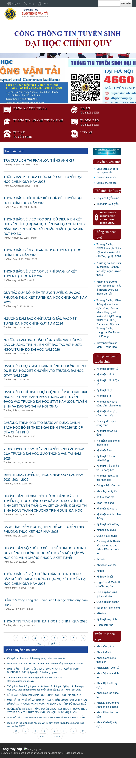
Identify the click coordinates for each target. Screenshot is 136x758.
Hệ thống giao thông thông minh (108, 442)
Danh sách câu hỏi (106, 177)
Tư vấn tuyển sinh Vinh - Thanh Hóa (107, 345)
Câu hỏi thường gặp (107, 182)
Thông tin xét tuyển (107, 204)
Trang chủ (16, 3)
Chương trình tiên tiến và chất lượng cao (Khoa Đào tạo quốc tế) (109, 547)
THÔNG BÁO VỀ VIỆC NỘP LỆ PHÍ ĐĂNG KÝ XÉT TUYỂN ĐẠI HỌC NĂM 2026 (40, 273)
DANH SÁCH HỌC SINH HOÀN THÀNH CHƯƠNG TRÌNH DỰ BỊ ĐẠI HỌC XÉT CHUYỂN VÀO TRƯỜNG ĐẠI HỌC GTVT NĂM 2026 (45, 370)
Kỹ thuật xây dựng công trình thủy (107, 413)
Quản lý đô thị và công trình (106, 423)
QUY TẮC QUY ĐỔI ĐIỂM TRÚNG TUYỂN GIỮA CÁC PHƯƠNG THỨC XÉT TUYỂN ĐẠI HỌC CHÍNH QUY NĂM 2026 (45, 297)
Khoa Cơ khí (104, 652)
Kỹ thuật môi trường (108, 524)
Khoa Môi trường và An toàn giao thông (108, 704)
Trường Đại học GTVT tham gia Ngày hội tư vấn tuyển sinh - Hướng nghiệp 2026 (109, 250)
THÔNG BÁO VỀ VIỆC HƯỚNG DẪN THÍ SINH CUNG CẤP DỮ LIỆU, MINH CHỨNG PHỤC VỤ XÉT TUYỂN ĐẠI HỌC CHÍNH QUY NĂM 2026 (45, 578)
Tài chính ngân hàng (108, 607)
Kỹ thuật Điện (104, 450)
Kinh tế (100, 570)
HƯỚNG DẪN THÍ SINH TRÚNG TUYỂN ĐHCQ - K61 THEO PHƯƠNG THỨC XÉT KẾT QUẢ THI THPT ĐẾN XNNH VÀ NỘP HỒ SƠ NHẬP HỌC (47, 710)
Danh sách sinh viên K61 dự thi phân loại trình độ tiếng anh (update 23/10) (45, 663)
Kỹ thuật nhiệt (104, 390)
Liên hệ (31, 3)
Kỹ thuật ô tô (104, 395)
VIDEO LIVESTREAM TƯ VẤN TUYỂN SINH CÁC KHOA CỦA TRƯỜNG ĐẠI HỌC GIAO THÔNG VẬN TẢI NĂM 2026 (44, 453)
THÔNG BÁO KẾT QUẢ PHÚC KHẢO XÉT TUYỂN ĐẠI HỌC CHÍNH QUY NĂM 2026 (43, 179)
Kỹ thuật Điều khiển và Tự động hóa (108, 468)
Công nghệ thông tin (108, 485)
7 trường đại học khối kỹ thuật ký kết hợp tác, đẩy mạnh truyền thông (109, 269)
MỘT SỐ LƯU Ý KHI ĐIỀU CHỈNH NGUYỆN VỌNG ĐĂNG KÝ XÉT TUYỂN (46, 717)
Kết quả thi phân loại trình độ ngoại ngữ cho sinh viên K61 (37, 658)
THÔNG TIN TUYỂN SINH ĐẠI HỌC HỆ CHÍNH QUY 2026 (45, 621)
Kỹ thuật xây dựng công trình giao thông (109, 403)
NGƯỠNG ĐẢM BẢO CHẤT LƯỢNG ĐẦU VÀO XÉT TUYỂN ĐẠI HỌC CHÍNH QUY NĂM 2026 (40, 320)
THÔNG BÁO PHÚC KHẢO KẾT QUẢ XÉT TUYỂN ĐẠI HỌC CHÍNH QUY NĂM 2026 (43, 200)
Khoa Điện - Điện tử (108, 667)
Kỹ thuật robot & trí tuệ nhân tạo (107, 477)
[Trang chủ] (26, 19)
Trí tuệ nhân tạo (105, 497)
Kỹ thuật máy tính (107, 619)
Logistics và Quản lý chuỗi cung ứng (108, 584)
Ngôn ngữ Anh (105, 625)
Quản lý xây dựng (107, 535)
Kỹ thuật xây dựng (107, 508)
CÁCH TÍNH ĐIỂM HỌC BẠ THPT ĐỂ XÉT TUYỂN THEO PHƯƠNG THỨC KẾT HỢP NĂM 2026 (45, 529)
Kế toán (101, 559)
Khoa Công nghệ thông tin (106, 660)
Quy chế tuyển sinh (108, 198)
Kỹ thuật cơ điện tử (107, 368)
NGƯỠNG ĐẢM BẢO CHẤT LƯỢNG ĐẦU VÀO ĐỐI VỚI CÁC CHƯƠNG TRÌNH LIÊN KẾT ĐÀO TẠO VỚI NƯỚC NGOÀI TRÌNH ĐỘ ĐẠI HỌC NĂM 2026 (43, 344)
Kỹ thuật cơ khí (105, 374)
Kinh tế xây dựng (106, 530)
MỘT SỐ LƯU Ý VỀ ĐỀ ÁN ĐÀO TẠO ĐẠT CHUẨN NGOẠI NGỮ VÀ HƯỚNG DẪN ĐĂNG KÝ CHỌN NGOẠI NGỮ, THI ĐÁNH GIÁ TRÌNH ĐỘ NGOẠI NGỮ (47, 701)
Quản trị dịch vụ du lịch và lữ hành (107, 594)
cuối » (54, 643)
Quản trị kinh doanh (108, 601)
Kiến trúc (102, 613)
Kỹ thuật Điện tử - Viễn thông (107, 458)
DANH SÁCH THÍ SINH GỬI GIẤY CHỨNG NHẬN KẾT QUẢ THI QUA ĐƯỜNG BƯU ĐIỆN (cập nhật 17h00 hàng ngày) (43, 670)
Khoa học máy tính (107, 491)
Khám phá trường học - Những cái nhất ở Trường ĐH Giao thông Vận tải (109, 287)
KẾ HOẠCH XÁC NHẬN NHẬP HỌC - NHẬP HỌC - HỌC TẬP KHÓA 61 (44, 695)
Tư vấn (45, 3)
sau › (40, 643)
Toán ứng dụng (105, 503)
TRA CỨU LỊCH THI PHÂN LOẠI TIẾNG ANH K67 (39, 160)
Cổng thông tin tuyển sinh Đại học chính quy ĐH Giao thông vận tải (51, 752)
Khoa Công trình (106, 646)
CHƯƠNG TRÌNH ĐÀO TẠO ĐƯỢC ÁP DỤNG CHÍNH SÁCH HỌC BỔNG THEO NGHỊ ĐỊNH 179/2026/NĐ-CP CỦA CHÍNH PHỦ (43, 427)
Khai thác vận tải (106, 565)
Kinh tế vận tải (105, 576)
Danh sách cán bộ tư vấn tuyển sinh (107, 170)
